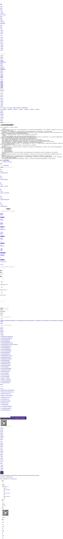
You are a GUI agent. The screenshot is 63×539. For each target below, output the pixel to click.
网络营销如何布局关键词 (5, 402)
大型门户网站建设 (18, 320)
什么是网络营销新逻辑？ (5, 404)
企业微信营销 (28, 320)
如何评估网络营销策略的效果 (5, 349)
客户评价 (1, 33)
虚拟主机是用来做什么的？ (5, 399)
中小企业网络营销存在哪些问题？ (6, 408)
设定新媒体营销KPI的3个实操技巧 (6, 355)
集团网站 (1, 451)
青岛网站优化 (21, 109)
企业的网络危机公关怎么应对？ (6, 397)
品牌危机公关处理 (3, 320)
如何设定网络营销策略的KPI (5, 347)
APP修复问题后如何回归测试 (5, 365)
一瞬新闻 (1, 45)
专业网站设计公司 (33, 320)
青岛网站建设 (4, 109)
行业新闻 (1, 86)
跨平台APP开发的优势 (4, 373)
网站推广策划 (24, 320)
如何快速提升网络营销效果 (5, 352)
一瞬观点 (1, 48)
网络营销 (1, 16)
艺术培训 (1, 446)
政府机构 (1, 444)
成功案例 (1, 28)
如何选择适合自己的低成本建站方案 (6, 336)
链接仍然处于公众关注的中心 (7, 161)
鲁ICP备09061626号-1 (6, 478)
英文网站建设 (46, 320)
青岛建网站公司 (8, 320)
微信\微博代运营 (2, 23)
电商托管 (1, 25)
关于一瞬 (1, 35)
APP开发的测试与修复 (4, 366)
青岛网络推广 (15, 109)
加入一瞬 (1, 83)
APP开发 (1, 11)
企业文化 (1, 81)
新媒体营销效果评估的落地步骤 (5, 358)
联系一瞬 (1, 43)
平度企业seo (50, 320)
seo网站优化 (18, 107)
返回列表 (1, 163)
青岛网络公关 (37, 109)
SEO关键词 (59, 320)
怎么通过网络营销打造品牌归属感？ (6, 406)
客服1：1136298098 (7, 489)
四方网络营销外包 (55, 320)
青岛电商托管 (32, 109)
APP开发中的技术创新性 (4, 371)
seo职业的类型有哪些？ (24, 107)
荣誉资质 (1, 40)
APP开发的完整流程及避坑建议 (5, 368)
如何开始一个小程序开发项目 (5, 379)
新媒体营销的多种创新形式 (5, 363)
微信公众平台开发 (3, 14)
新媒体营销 (2, 114)
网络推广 (1, 18)
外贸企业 (1, 449)
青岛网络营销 (10, 109)
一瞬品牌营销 (38, 320)
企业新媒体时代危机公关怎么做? (6, 393)
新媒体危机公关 (13, 320)
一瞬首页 (1, 6)
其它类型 (1, 452)
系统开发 (1, 431)
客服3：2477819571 (7, 496)
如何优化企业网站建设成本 (5, 339)
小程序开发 (2, 13)
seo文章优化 (42, 320)
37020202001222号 (14, 478)
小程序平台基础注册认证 (4, 376)
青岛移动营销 (26, 109)
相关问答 (1, 106)
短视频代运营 (2, 68)
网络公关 (1, 72)
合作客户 (1, 76)
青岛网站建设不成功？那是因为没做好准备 (7, 390)
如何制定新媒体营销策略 (4, 360)
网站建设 (1, 57)
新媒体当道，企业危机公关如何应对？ (7, 395)
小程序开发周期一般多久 (4, 374)
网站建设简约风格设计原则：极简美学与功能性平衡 (9, 344)
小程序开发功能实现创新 (4, 382)
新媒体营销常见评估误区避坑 (5, 357)
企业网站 (1, 443)
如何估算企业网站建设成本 (5, 341)
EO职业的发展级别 (6, 165)
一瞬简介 (1, 37)
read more (1, 388)
